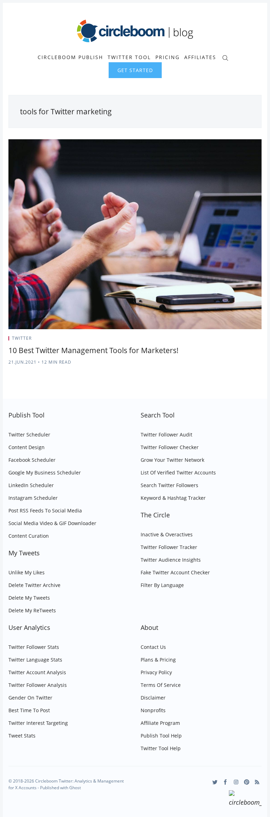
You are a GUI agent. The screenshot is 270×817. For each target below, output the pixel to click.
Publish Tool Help (161, 735)
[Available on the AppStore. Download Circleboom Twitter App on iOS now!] (245, 799)
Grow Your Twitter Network (172, 460)
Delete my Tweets (29, 597)
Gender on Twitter (30, 697)
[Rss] (257, 782)
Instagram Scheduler (33, 497)
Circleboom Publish (70, 57)
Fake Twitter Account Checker (175, 572)
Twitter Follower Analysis (37, 685)
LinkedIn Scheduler (31, 485)
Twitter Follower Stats (33, 647)
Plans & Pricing (158, 659)
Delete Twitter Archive (34, 585)
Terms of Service (161, 685)
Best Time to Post (29, 710)
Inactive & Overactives (167, 534)
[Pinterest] (246, 782)
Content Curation (28, 535)
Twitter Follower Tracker (169, 547)
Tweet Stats (22, 735)
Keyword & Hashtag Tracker (173, 497)
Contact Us (153, 647)
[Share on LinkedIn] (251, 340)
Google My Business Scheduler (44, 472)
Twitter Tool (129, 57)
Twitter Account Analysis (37, 672)
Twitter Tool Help (161, 748)
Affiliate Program (160, 723)
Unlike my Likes (26, 572)
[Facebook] (225, 782)
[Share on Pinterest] (259, 340)
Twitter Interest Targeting (38, 723)
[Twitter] (215, 782)
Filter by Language (162, 585)
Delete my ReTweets (32, 610)
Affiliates (200, 57)
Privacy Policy (156, 672)
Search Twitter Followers (169, 485)
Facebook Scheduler (32, 460)
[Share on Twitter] (234, 340)
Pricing (167, 57)
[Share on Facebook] (242, 340)
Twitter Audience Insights (171, 559)
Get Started (135, 70)
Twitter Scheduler (29, 434)
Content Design (26, 447)
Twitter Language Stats (35, 659)
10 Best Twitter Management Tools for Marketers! (93, 350)
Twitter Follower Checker (170, 447)
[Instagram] (236, 782)
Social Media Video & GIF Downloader (52, 523)
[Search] (225, 57)
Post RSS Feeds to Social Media (45, 510)
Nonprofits (153, 710)
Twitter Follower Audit (166, 434)
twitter (22, 338)
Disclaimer (153, 697)
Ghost (75, 788)
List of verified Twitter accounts (178, 472)
